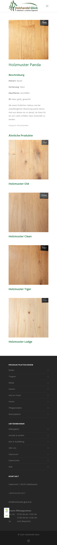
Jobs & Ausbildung (16, 441)
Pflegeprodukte (15, 408)
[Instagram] (28, 540)
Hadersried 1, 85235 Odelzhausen (23, 484)
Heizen (11, 401)
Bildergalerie (14, 429)
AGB (10, 467)
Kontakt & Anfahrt (16, 435)
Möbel (11, 383)
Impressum (13, 454)
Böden (11, 370)
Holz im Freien (15, 395)
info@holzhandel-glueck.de (20, 502)
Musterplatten (23, 125)
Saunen (12, 389)
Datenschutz (14, 460)
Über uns (12, 448)
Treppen (12, 376)
